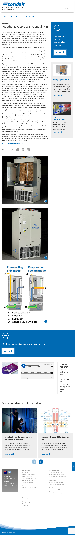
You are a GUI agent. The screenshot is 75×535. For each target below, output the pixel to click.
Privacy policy (26, 502)
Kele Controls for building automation (33, 488)
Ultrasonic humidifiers (28, 474)
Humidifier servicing (55, 490)
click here (56, 95)
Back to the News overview (11, 143)
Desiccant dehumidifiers (56, 472)
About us (24, 500)
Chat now (73, 466)
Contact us (25, 505)
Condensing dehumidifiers (57, 474)
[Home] (3, 17)
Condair (13, 4)
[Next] (41, 461)
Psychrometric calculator (56, 484)
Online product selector (56, 482)
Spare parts (52, 492)
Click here (59, 52)
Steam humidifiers (27, 472)
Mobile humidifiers (27, 482)
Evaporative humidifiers (29, 478)
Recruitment (25, 504)
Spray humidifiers (27, 476)
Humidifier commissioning (57, 494)
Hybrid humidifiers (27, 480)
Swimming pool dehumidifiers (58, 476)
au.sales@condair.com (14, 485)
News (7, 17)
